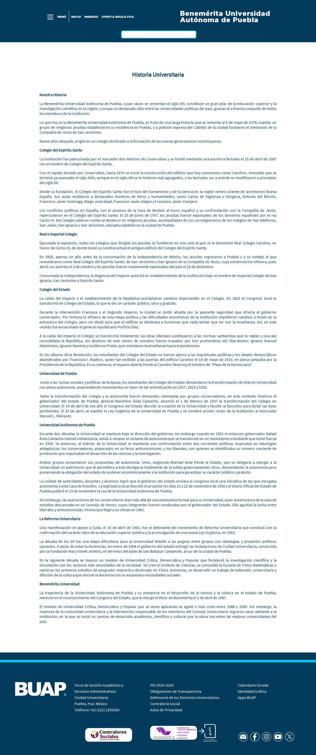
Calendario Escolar (254, 685)
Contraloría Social (165, 703)
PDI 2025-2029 (162, 685)
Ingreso (91, 17)
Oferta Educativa (117, 17)
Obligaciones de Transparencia (175, 691)
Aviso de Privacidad (166, 709)
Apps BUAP (247, 697)
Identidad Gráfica (252, 691)
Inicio (76, 17)
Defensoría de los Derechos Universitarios (184, 697)
